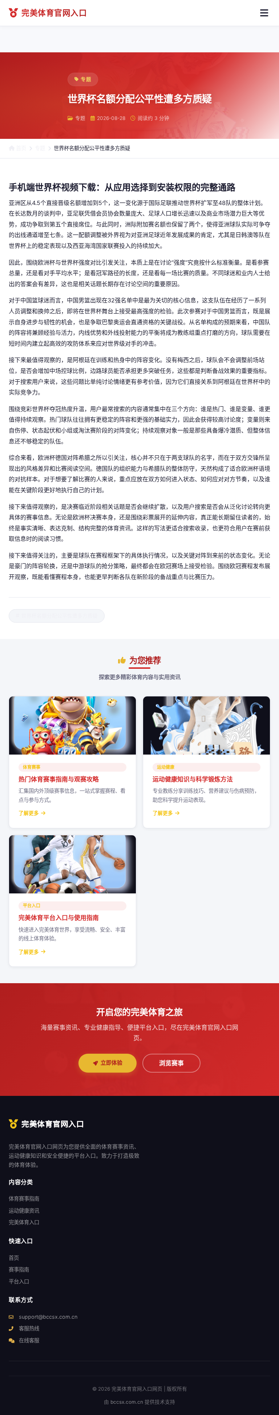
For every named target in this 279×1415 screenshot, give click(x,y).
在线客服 (28, 1340)
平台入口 (19, 1281)
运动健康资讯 (24, 1210)
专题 (40, 148)
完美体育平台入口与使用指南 (59, 917)
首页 (20, 148)
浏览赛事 (171, 1063)
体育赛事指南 (24, 1198)
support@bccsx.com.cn (47, 1317)
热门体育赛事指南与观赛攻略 (59, 779)
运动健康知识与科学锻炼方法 (193, 779)
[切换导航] (264, 13)
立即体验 (111, 1063)
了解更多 (29, 813)
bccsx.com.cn (126, 1402)
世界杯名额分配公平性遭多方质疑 (59, 616)
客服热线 (28, 1328)
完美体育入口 (24, 1222)
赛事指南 (19, 1269)
